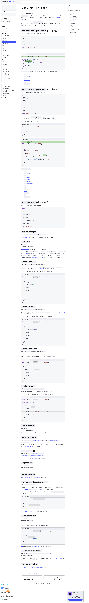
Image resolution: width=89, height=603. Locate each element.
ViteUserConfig (35, 440)
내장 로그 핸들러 (46, 470)
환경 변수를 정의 (25, 249)
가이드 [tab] (5, 9)
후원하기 (50, 583)
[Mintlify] (4, 599)
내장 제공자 (40, 432)
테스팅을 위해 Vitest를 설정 (29, 446)
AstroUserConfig (32, 234)
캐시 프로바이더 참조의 (30, 458)
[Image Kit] (9, 596)
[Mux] (2, 596)
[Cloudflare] (5, 591)
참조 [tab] (5, 11)
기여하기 (37, 583)
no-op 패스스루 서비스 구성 (29, 511)
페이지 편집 (25, 573)
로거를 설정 (30, 470)
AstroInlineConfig (54, 440)
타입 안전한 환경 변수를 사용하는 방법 (40, 257)
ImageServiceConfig (31, 484)
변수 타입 (25, 253)
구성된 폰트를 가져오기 (26, 432)
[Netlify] (4, 584)
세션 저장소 (23, 523)
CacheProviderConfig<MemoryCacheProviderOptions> (32, 455)
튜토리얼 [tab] (6, 6)
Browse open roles (75, 599)
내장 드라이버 (35, 523)
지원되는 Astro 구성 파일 (26, 237)
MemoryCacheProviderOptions (35, 453)
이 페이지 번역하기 (33, 573)
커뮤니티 (43, 583)
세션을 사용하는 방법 (36, 546)
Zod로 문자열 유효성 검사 (39, 268)
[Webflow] (5, 588)
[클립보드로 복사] (63, 37)
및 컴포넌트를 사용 (35, 489)
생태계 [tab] (5, 14)
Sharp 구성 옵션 (59, 558)
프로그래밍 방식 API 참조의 (30, 477)
